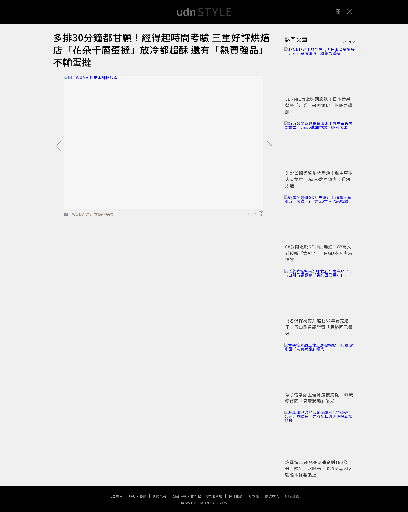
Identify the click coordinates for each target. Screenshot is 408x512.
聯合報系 (236, 496)
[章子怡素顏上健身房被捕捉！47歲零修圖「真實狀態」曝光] (319, 366)
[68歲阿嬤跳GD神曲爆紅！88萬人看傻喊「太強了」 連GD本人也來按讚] (319, 219)
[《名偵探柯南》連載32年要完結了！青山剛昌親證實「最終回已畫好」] (319, 292)
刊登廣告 (116, 496)
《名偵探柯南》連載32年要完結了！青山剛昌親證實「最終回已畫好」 (319, 326)
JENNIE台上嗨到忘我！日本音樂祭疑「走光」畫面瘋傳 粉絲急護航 (319, 105)
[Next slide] (269, 146)
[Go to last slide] (58, 146)
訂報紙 (254, 496)
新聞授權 (160, 496)
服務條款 (180, 496)
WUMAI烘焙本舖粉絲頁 (93, 214)
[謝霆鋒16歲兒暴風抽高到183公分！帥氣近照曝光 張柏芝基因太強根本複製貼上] (319, 434)
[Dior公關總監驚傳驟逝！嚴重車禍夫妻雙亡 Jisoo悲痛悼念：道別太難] (319, 145)
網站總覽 (292, 496)
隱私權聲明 (214, 496)
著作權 (196, 496)
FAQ (132, 496)
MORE (347, 42)
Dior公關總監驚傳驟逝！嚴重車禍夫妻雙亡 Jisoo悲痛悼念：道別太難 (319, 179)
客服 (143, 496)
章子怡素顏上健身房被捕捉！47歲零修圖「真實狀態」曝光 (319, 397)
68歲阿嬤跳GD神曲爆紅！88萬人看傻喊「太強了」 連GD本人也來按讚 (318, 252)
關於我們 (272, 496)
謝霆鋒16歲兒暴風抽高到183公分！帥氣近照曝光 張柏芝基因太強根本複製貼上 (319, 468)
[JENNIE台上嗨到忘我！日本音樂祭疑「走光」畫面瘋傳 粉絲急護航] (319, 71)
